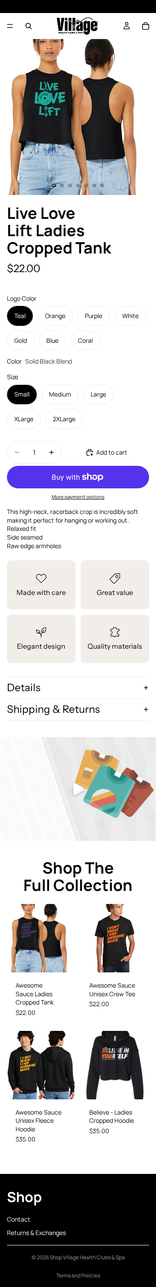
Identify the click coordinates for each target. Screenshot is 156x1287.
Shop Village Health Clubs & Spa (87, 1257)
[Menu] (10, 26)
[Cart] (145, 26)
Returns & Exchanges (36, 1233)
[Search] (28, 26)
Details (23, 687)
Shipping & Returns (53, 709)
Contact (18, 1219)
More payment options (78, 497)
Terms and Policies (78, 1275)
